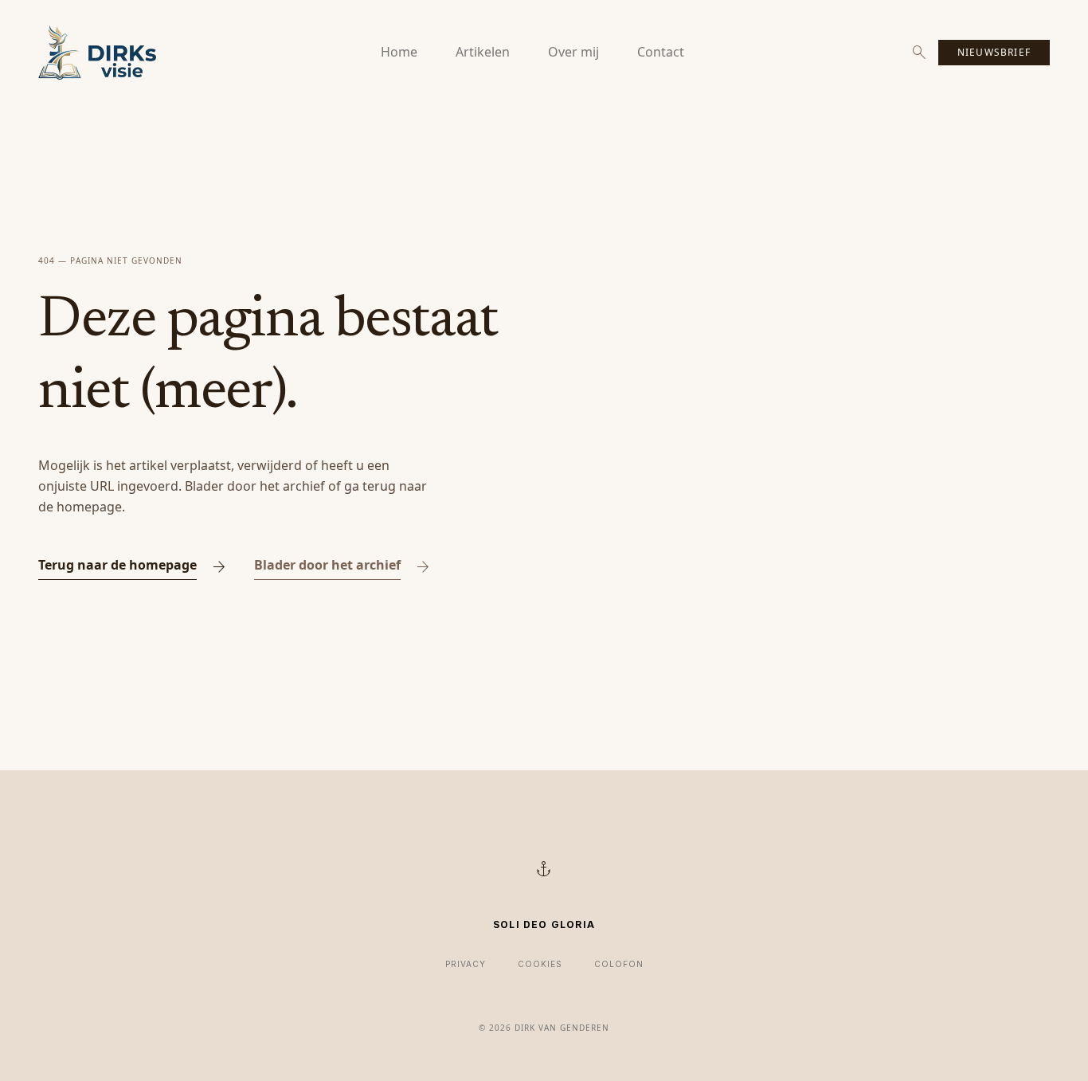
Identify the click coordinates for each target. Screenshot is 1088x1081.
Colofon (619, 964)
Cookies (540, 964)
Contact (660, 52)
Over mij (573, 52)
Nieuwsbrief (994, 52)
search (919, 52)
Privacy (465, 964)
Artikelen (483, 52)
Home (399, 52)
